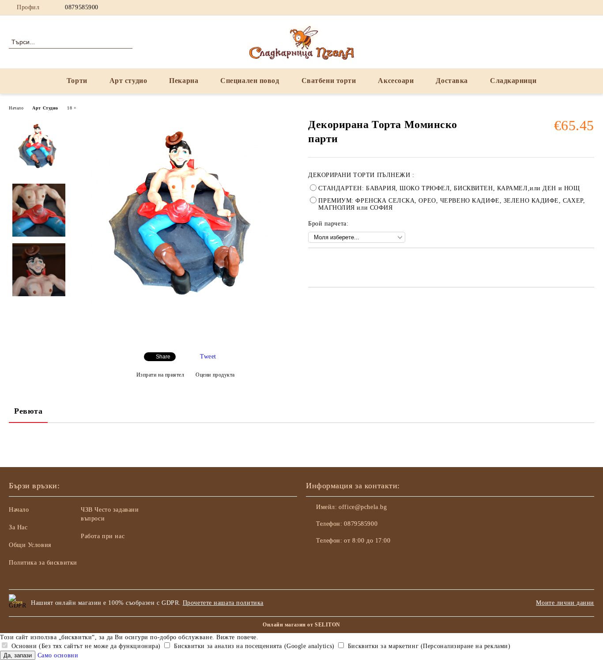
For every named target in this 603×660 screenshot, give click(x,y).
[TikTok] (589, 7)
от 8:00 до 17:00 (367, 540)
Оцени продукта (215, 375)
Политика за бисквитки (43, 562)
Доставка (451, 80)
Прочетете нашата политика (223, 603)
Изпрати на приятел (160, 375)
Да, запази (18, 655)
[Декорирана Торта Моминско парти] (185, 340)
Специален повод (249, 80)
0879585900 (81, 7)
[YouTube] (576, 7)
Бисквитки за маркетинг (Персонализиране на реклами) (428, 646)
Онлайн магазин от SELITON (301, 625)
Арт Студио (45, 108)
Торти (77, 80)
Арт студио (128, 80)
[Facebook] (549, 7)
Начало (16, 108)
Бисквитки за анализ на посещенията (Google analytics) (253, 646)
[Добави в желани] (325, 263)
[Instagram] (563, 7)
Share (163, 357)
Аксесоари (396, 80)
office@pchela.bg (363, 507)
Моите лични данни (565, 603)
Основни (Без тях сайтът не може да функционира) (85, 646)
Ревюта (28, 411)
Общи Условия (30, 545)
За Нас (18, 527)
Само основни (58, 655)
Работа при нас (102, 536)
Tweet (208, 356)
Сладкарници (513, 80)
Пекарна (183, 80)
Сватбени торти (329, 80)
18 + (71, 108)
